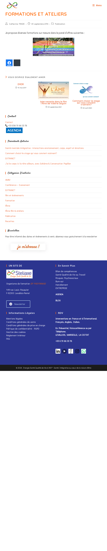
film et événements (14, 195)
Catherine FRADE (17, 24)
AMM (7, 179)
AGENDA (59, 294)
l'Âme (7, 205)
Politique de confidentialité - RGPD (22, 328)
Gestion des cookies (16, 331)
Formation (10, 200)
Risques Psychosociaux (67, 277)
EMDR (21, 84)
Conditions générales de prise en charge (25, 325)
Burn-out (60, 281)
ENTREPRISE (61, 288)
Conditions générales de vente (21, 321)
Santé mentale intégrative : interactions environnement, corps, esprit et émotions (44, 147)
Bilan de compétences (66, 271)
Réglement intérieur (15, 335)
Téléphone (60, 331)
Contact (9, 122)
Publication (60, 24)
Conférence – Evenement (17, 184)
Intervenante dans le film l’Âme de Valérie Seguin (53, 102)
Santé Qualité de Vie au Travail (70, 274)
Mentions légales (14, 318)
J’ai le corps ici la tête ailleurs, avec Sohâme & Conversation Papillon (38, 163)
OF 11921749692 (38, 283)
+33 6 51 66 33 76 (64, 340)
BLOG (58, 300)
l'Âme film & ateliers (14, 210)
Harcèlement (62, 284)
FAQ (8, 338)
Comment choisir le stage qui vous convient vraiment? (86, 102)
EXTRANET (10, 158)
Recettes (9, 221)
